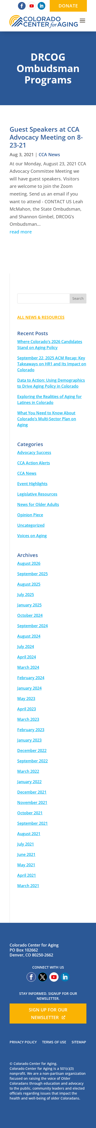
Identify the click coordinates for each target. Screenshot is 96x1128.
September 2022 (32, 761)
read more (21, 232)
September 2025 (32, 574)
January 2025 (29, 605)
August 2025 (28, 584)
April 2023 (26, 709)
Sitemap (79, 1042)
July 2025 (25, 594)
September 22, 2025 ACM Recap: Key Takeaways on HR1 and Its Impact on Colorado (51, 364)
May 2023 (26, 698)
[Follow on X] (42, 977)
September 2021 (32, 823)
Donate (68, 6)
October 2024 (30, 615)
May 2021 (26, 865)
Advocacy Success (34, 452)
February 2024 (30, 677)
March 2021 (28, 885)
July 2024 (25, 646)
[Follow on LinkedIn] (41, 6)
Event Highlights (32, 483)
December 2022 (32, 750)
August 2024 (28, 636)
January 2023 (29, 740)
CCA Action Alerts (33, 463)
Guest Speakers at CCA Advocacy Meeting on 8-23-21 (46, 137)
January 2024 (29, 688)
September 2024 (32, 625)
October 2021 (30, 813)
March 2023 (28, 719)
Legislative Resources (37, 494)
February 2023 (30, 729)
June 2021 (26, 854)
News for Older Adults (38, 504)
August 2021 (28, 833)
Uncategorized (31, 525)
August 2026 (28, 563)
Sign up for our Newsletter (48, 1013)
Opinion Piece (30, 515)
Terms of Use (54, 1042)
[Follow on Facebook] (22, 6)
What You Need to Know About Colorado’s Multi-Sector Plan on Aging (46, 418)
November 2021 (32, 802)
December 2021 (32, 792)
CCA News (49, 154)
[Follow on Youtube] (32, 6)
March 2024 (28, 667)
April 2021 (26, 875)
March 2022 (28, 771)
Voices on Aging (32, 535)
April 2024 (26, 657)
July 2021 (25, 844)
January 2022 (29, 781)
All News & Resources (40, 317)
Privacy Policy (23, 1042)
